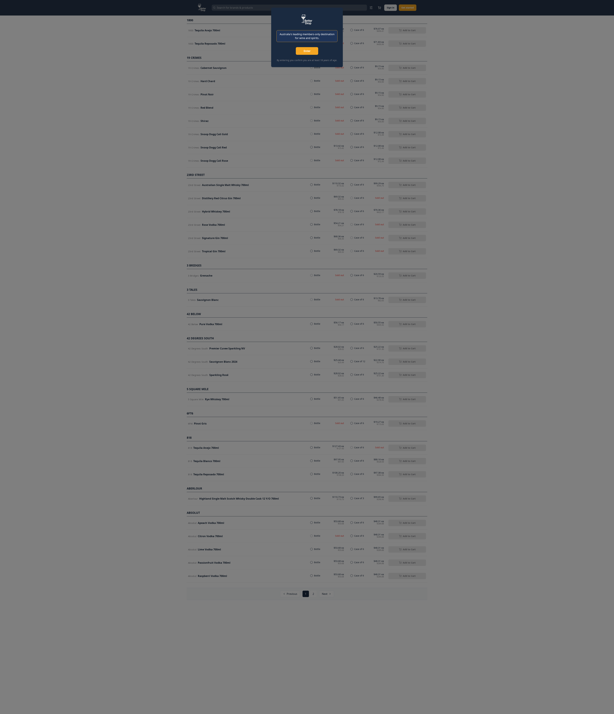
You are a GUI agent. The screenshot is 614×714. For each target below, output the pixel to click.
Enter (307, 51)
